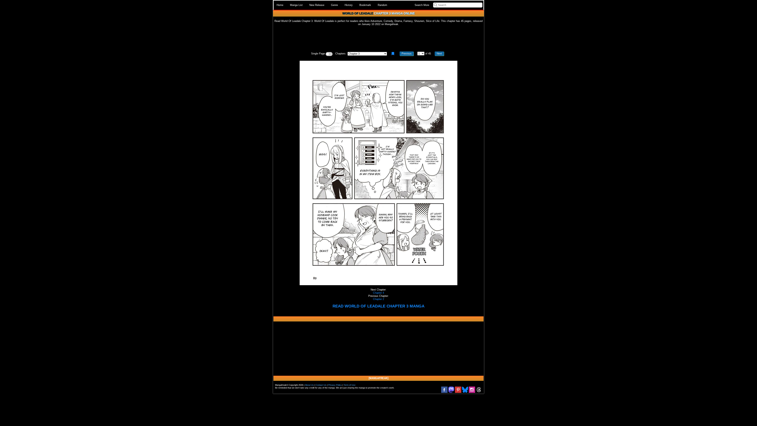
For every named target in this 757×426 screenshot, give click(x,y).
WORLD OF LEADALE (357, 13)
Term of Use (349, 385)
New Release (316, 5)
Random (382, 5)
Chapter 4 (378, 292)
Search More (422, 5)
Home (280, 5)
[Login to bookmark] (393, 54)
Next (439, 53)
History (349, 5)
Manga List (296, 5)
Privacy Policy (335, 385)
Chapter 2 (378, 299)
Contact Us (321, 385)
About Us (309, 385)
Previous (407, 53)
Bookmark (365, 5)
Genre (334, 5)
